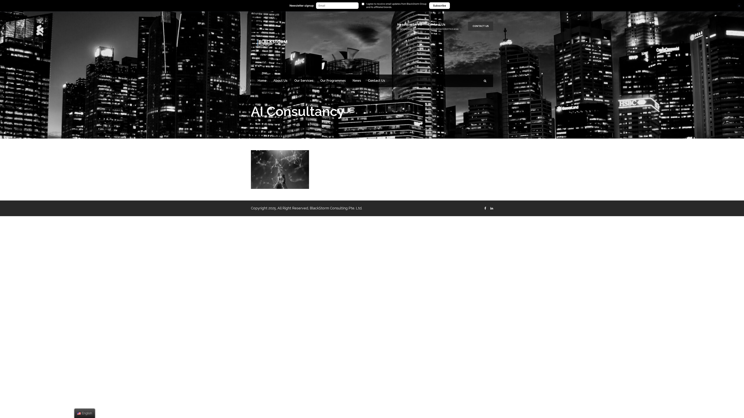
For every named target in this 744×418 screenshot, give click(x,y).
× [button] (739, 6)
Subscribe (439, 5)
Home (262, 80)
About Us (280, 80)
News (357, 80)
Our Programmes (333, 80)
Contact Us (481, 26)
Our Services (303, 80)
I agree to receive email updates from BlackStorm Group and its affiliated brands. (396, 5)
